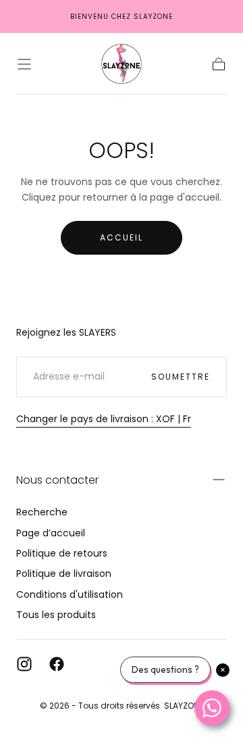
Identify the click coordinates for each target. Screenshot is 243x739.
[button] (24, 64)
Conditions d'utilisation (69, 594)
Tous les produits (56, 614)
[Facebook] (57, 664)
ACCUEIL (121, 237)
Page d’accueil (50, 533)
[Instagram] (24, 664)
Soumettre (180, 376)
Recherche (42, 512)
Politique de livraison (63, 573)
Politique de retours (61, 553)
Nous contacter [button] (57, 480)
